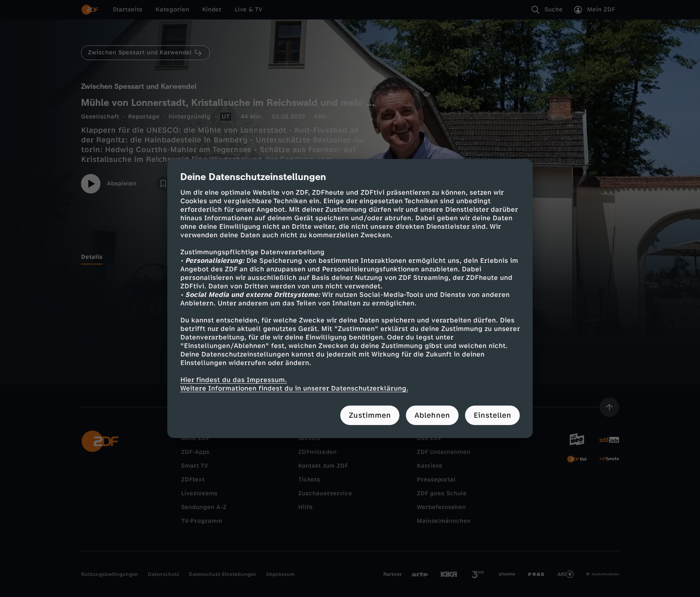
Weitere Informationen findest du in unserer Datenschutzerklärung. (294, 388)
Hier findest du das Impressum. (233, 380)
